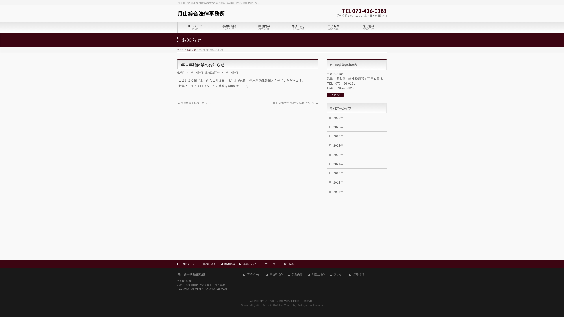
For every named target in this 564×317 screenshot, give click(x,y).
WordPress (262, 305)
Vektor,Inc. (303, 305)
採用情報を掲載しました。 (194, 103)
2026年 (338, 118)
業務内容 (229, 264)
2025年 (338, 127)
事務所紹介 (209, 264)
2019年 (338, 182)
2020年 (338, 173)
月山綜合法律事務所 (201, 14)
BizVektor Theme (282, 305)
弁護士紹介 (250, 264)
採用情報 (289, 264)
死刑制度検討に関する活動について (295, 103)
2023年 (338, 145)
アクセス (336, 95)
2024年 (338, 136)
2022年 (338, 155)
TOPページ (188, 264)
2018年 (338, 192)
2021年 (338, 164)
